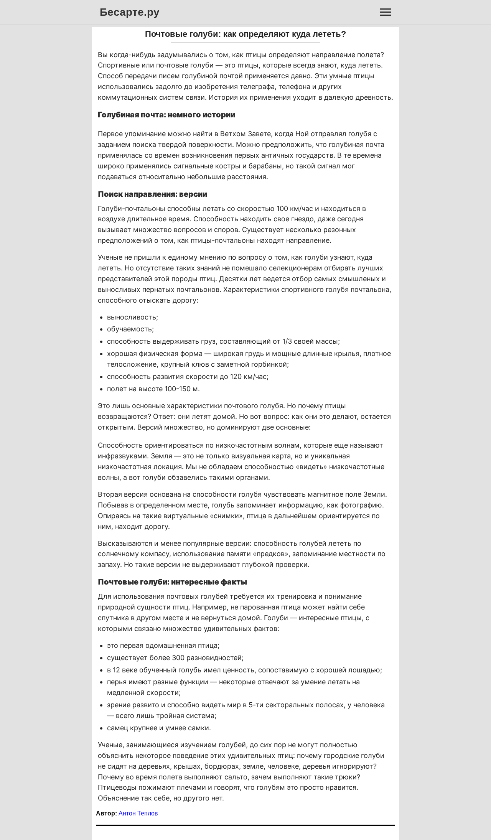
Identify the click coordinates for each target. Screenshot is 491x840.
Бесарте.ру (130, 12)
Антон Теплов (138, 813)
